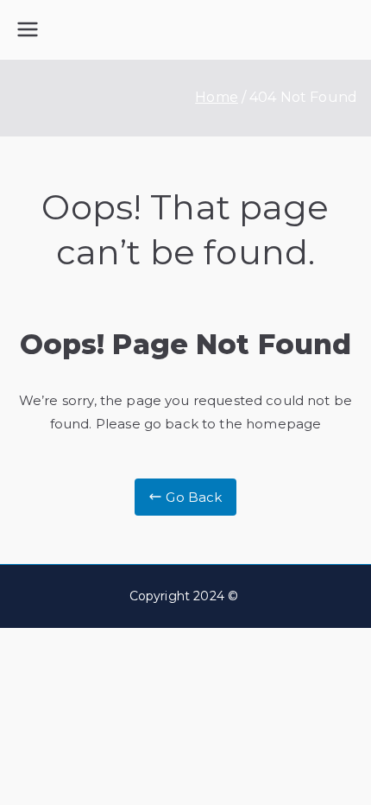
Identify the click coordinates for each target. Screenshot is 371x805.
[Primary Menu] (27, 29)
